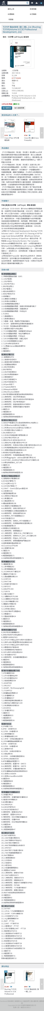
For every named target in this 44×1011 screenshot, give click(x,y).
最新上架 (11, 9)
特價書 (10, 19)
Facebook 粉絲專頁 (7, 1001)
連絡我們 (26, 1001)
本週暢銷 (11, 14)
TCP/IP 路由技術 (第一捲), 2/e (31, 990)
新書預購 (33, 9)
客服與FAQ (18, 1001)
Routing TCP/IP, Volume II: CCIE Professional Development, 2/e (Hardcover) (24, 97)
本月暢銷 (33, 14)
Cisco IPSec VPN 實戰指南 (12, 139)
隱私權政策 (34, 1001)
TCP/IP (14, 93)
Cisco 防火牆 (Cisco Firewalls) (31, 139)
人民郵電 (15, 70)
